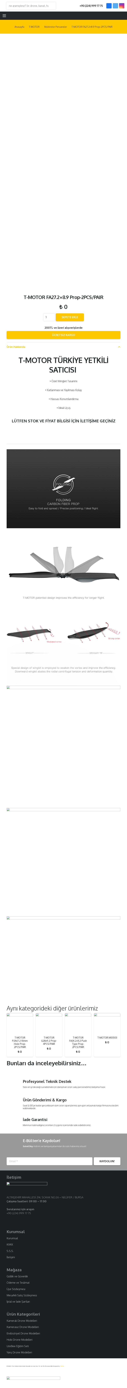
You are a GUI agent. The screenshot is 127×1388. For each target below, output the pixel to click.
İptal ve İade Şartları (18, 1301)
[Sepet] (120, 16)
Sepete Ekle (70, 317)
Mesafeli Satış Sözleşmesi (22, 1295)
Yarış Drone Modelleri (19, 1352)
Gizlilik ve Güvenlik (17, 1276)
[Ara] (52, 6)
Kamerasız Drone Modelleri (23, 1327)
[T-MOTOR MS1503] (107, 1023)
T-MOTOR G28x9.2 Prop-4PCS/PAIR (49, 1040)
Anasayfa (19, 26)
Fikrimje (62, 1366)
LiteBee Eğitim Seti (18, 1346)
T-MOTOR (34, 26)
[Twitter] (115, 5)
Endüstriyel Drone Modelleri (23, 1333)
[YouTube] (19, 1219)
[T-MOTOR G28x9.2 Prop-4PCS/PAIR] (49, 1023)
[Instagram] (121, 5)
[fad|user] (112, 15)
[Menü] (4, 16)
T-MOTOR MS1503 (107, 1037)
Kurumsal (12, 1238)
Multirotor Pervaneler (55, 26)
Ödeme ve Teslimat (18, 1282)
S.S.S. (10, 1251)
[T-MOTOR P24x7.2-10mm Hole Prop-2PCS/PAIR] (20, 1023)
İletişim (11, 1257)
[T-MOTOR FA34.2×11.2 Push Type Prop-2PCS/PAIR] (78, 1023)
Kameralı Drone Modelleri (22, 1320)
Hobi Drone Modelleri (19, 1339)
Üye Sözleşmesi (16, 1289)
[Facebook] (109, 5)
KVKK (10, 1244)
